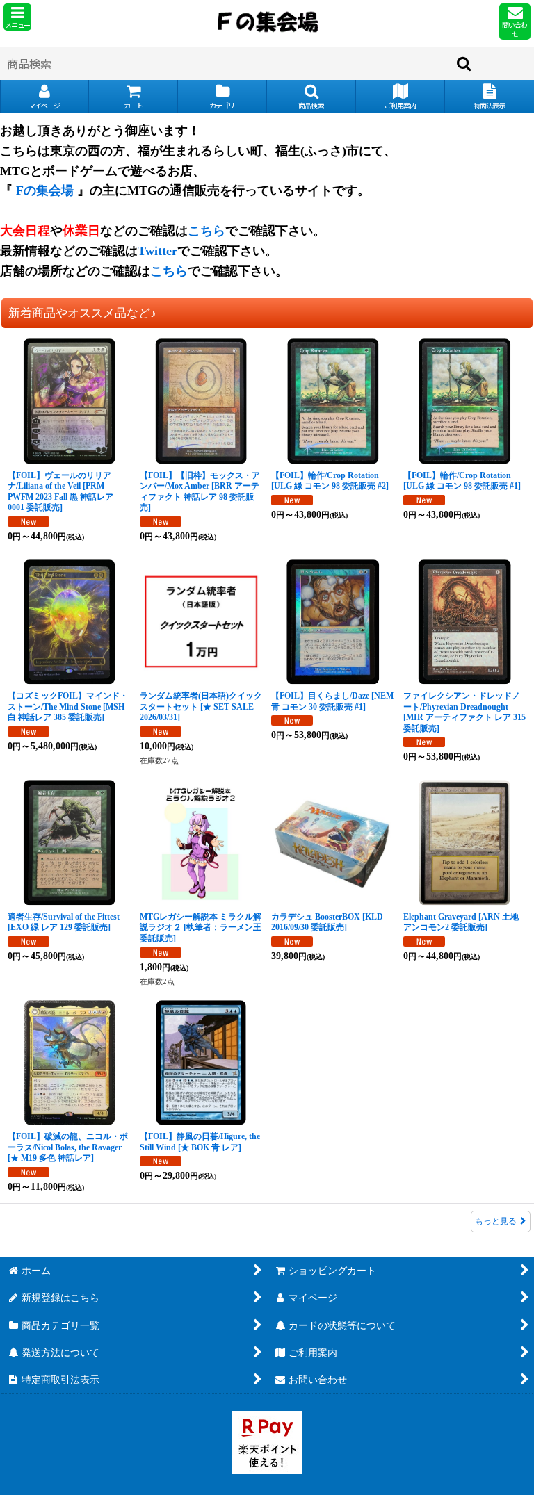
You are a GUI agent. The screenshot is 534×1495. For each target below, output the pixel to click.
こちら (206, 231)
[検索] (464, 63)
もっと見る (496, 1221)
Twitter (157, 251)
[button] (17, 17)
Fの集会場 (45, 190)
